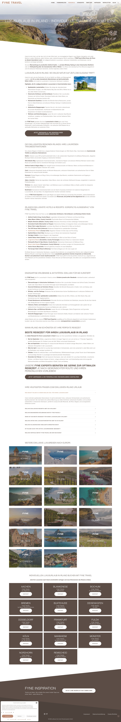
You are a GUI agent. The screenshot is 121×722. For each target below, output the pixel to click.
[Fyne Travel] (12, 3)
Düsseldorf (25, 619)
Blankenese (60, 586)
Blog (114, 2)
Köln (26, 636)
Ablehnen (19, 716)
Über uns (89, 2)
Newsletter (107, 2)
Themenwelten (61, 2)
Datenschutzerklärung (21, 719)
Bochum (95, 586)
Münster (95, 636)
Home (53, 2)
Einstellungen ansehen (31, 716)
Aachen (26, 586)
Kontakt (26, 594)
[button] (36, 702)
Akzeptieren (7, 716)
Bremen (26, 603)
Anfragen (97, 2)
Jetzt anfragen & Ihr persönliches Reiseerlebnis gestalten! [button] (48, 133)
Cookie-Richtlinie (13, 719)
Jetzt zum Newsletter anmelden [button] (78, 690)
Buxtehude (60, 603)
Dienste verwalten (8, 712)
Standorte (80, 2)
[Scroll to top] (118, 716)
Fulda (95, 619)
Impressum (29, 719)
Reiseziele (71, 2)
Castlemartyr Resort (34, 230)
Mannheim (60, 636)
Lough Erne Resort (33, 240)
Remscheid (60, 652)
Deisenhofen (95, 603)
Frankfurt (60, 619)
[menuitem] (52, 2)
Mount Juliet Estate (34, 244)
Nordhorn (25, 652)
